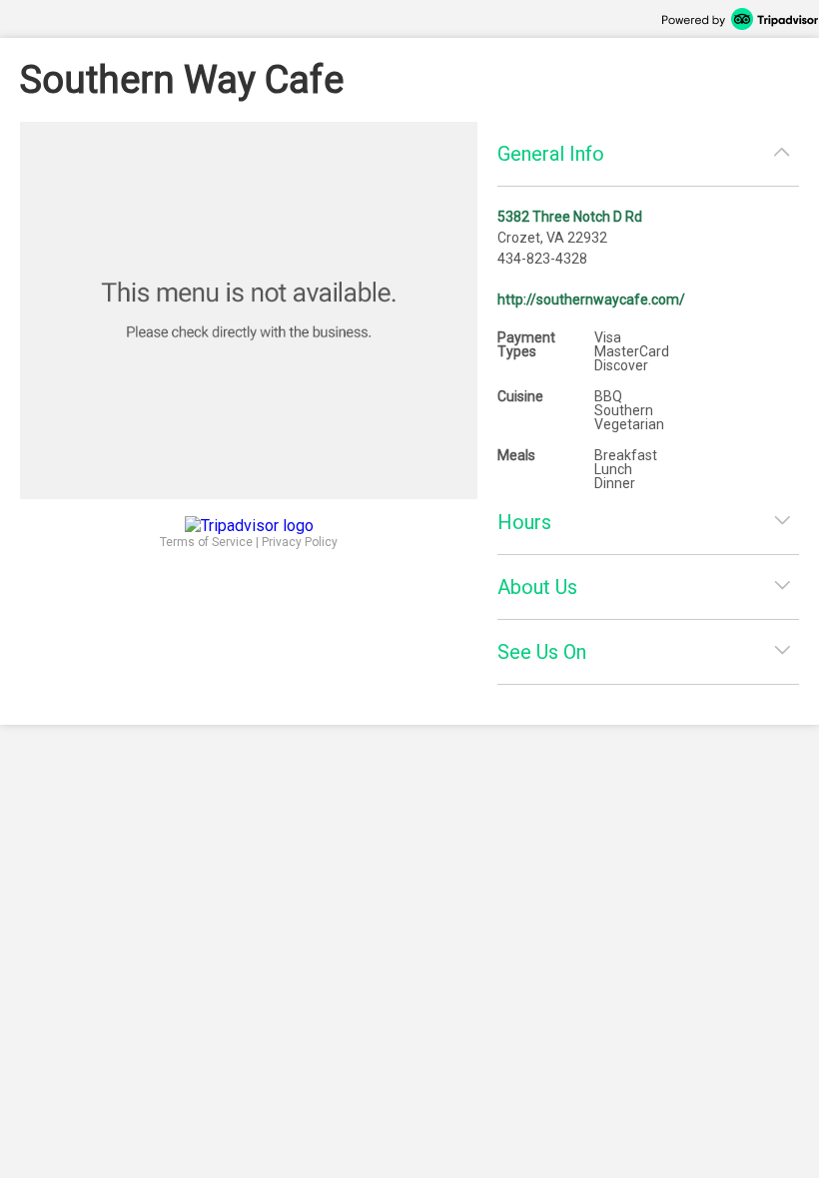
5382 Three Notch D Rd (569, 217)
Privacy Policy (300, 542)
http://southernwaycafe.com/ (591, 299)
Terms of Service (206, 542)
